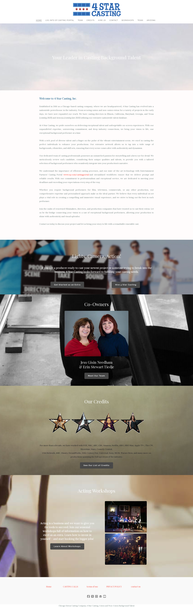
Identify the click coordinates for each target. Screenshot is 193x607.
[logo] (96, 9)
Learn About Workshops (67, 546)
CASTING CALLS (70, 586)
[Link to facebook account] (88, 596)
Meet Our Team (96, 376)
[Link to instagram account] (96, 596)
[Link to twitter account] (92, 596)
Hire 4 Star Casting (125, 285)
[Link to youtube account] (104, 596)
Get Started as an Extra (67, 285)
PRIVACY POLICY (114, 586)
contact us (136, 586)
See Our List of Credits (96, 465)
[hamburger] (29, 3)
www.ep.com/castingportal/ (76, 174)
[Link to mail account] (100, 596)
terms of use (92, 586)
